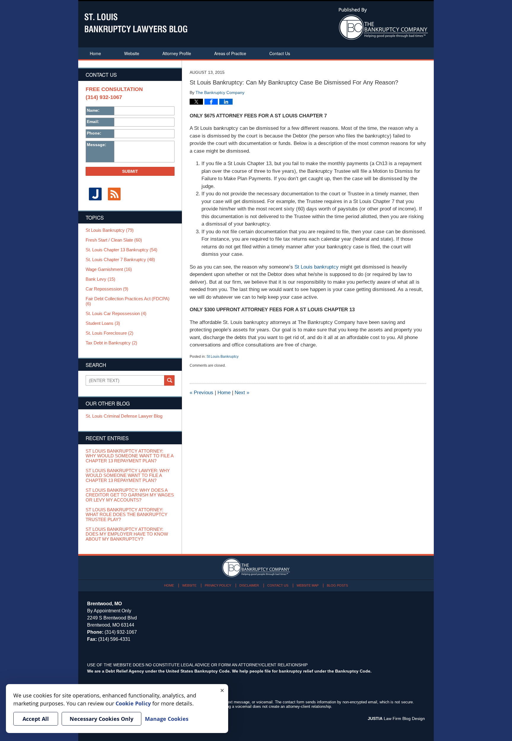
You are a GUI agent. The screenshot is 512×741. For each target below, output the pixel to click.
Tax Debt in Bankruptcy (111, 343)
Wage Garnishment (109, 269)
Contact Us (279, 53)
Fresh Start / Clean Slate (114, 240)
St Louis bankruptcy (317, 267)
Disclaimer (249, 585)
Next (242, 392)
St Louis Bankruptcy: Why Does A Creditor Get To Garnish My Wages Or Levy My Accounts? (130, 495)
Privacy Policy (218, 585)
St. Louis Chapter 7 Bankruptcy (120, 259)
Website (131, 53)
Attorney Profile (176, 53)
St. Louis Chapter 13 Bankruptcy (121, 249)
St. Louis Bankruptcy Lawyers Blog (136, 23)
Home (95, 53)
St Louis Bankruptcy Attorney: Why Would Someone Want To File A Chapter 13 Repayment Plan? (129, 456)
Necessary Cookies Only (101, 718)
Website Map (308, 585)
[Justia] (95, 194)
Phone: (94, 133)
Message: (96, 144)
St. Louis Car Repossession (116, 313)
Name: (93, 110)
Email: (93, 121)
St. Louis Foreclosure (109, 333)
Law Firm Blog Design (396, 718)
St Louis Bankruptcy (223, 356)
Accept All (36, 718)
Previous (201, 392)
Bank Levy (100, 279)
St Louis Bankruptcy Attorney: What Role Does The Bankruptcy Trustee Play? (126, 514)
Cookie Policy (133, 703)
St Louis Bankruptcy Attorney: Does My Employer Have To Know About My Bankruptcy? (127, 534)
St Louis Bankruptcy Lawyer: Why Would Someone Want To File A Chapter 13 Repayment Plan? (128, 475)
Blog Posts (337, 585)
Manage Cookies (166, 718)
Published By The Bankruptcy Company (383, 24)
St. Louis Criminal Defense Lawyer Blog (124, 416)
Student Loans (103, 323)
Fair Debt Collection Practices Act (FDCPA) (127, 301)
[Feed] (114, 194)
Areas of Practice (230, 53)
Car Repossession (107, 289)
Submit (130, 171)
